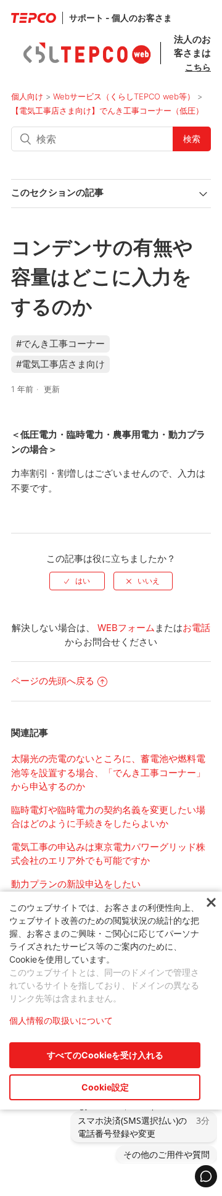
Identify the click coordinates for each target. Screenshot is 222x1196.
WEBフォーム (126, 628)
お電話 (196, 628)
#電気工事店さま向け (60, 364)
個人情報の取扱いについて (61, 1020)
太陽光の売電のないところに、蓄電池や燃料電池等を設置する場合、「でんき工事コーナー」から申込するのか (108, 772)
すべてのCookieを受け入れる (105, 1055)
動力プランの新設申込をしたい (76, 884)
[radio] (77, 581)
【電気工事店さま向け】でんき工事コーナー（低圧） (107, 110)
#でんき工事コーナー (60, 343)
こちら (198, 67)
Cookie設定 (105, 1087)
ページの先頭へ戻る (52, 681)
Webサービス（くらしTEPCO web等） (124, 96)
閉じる (211, 903)
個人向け (27, 96)
